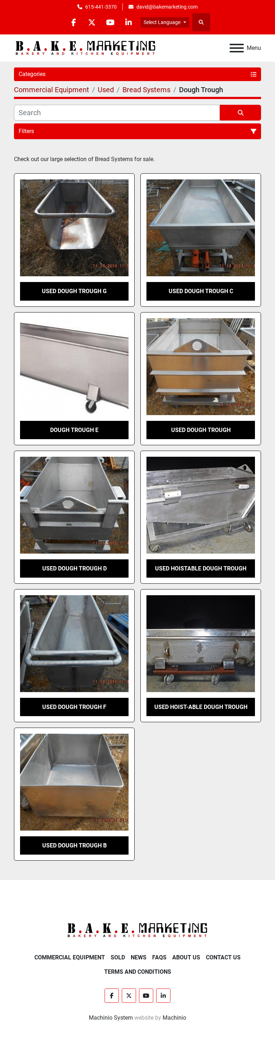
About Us (186, 957)
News (138, 957)
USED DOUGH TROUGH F (74, 707)
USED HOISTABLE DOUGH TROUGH (200, 568)
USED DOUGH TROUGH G (74, 291)
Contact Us (223, 957)
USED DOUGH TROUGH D (74, 568)
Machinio (174, 1017)
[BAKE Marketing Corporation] (137, 930)
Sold (118, 957)
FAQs (159, 957)
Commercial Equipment (69, 957)
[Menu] (237, 48)
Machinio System (111, 1017)
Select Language (162, 22)
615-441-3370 (101, 7)
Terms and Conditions (137, 971)
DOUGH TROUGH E (74, 430)
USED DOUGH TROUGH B (74, 845)
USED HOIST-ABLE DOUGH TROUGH (200, 707)
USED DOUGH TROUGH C (201, 291)
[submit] (240, 113)
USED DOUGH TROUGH (201, 430)
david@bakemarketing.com (167, 7)
